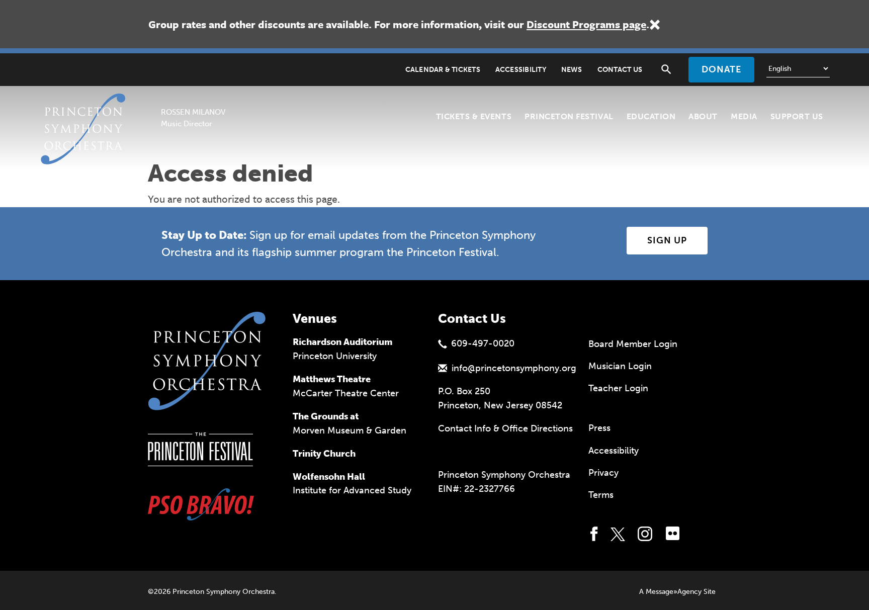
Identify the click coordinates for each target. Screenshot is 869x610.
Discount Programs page (586, 24)
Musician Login (620, 366)
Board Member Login (632, 344)
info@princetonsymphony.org (514, 368)
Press (599, 427)
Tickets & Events (473, 116)
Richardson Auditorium (343, 341)
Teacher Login (618, 388)
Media (744, 116)
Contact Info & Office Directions (505, 428)
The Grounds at (326, 416)
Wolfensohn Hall (329, 476)
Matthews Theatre (332, 379)
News (571, 69)
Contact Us (619, 69)
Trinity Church (324, 453)
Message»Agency (674, 591)
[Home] (86, 106)
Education (651, 116)
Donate (721, 69)
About (703, 116)
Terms (601, 494)
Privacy (603, 472)
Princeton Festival (569, 116)
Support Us (796, 116)
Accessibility (520, 69)
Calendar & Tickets (442, 69)
